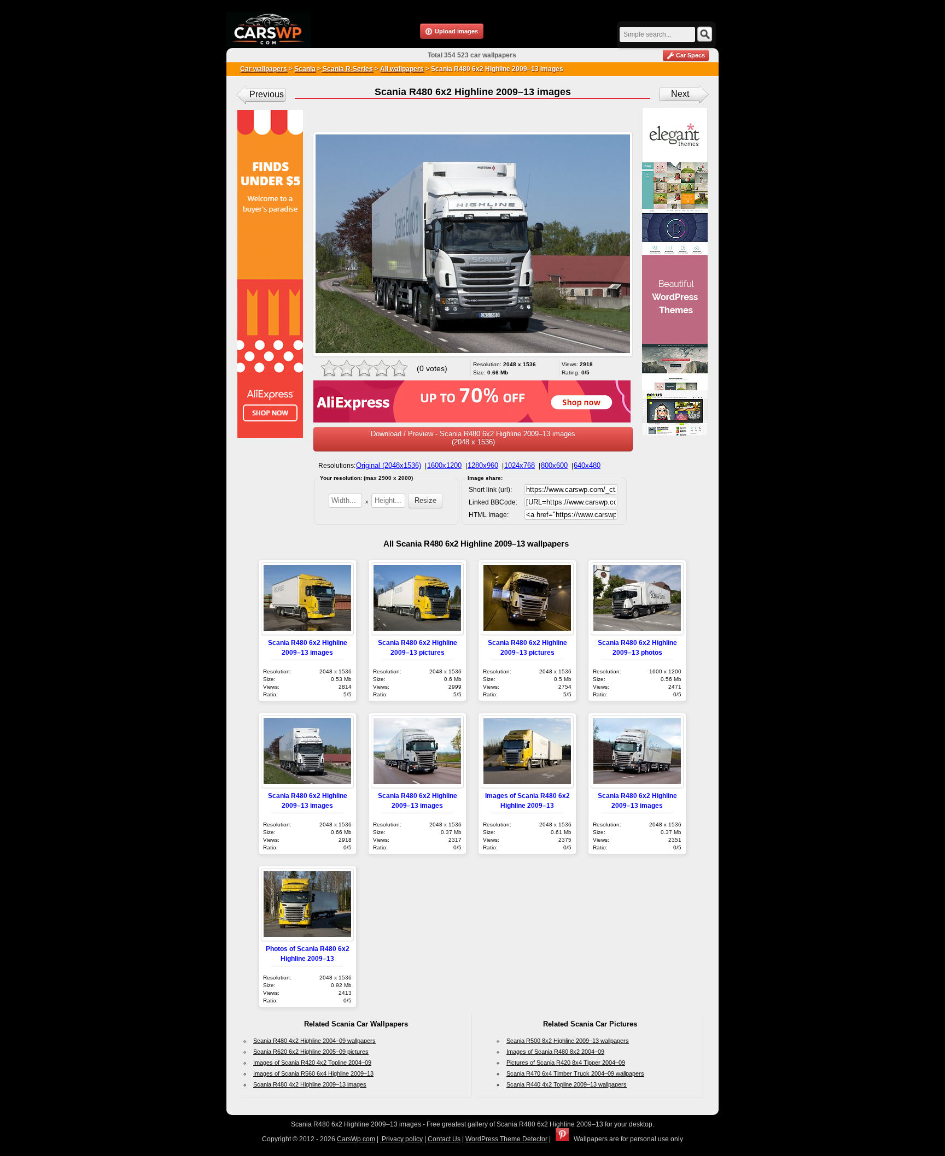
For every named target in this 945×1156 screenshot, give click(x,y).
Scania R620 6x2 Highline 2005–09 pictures (311, 1051)
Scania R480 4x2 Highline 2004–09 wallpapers (314, 1040)
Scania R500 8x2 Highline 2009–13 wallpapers (567, 1040)
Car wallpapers (263, 69)
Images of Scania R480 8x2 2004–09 (555, 1051)
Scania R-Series (347, 69)
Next (680, 93)
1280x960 (483, 465)
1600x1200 (444, 465)
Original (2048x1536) (388, 465)
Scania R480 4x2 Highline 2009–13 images (309, 1084)
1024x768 (519, 465)
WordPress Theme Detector (506, 1139)
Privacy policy (401, 1139)
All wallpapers (402, 69)
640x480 (587, 465)
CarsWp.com (356, 1139)
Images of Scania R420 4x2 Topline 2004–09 (312, 1062)
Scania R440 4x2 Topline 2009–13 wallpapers (566, 1084)
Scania (305, 69)
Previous (266, 94)
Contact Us (444, 1139)
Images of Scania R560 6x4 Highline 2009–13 (313, 1073)
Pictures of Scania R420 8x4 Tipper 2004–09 (565, 1062)
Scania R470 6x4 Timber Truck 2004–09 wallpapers (575, 1073)
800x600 (554, 465)
